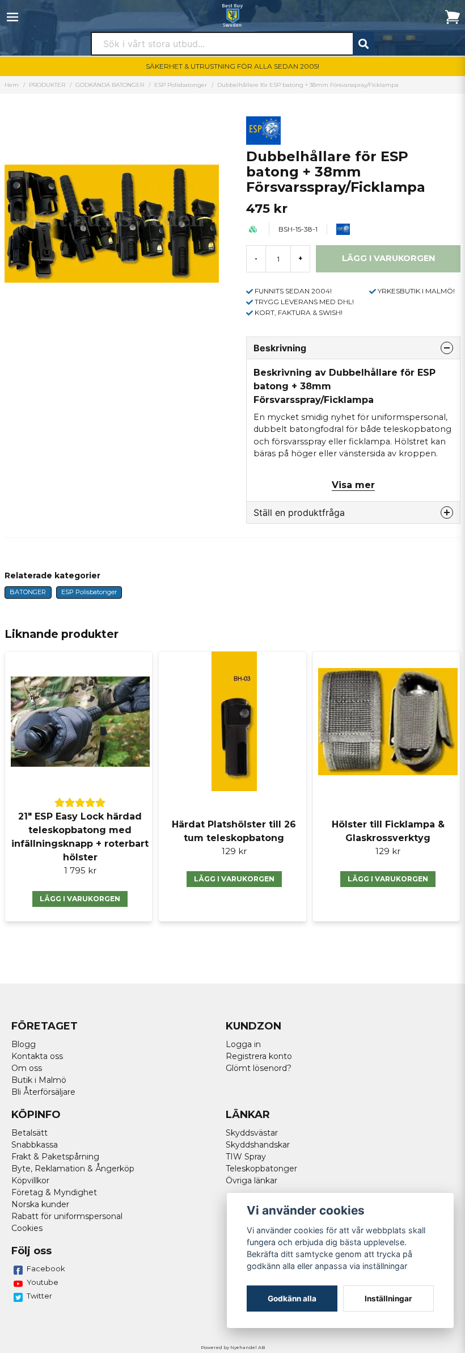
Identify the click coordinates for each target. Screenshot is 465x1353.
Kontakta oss (37, 1056)
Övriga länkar (251, 1180)
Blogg (23, 1044)
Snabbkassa (34, 1145)
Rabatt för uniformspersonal (66, 1216)
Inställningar (388, 1298)
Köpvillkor (30, 1180)
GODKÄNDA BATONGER (109, 85)
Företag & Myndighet (54, 1192)
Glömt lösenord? (258, 1068)
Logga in (243, 1044)
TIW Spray (246, 1157)
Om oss (26, 1068)
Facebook (46, 1268)
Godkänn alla (292, 1298)
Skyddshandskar (258, 1145)
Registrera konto (259, 1056)
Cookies (27, 1228)
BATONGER (28, 592)
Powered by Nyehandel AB (233, 1347)
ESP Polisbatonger (180, 85)
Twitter (39, 1295)
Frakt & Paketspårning (55, 1157)
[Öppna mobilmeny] (12, 17)
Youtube (42, 1282)
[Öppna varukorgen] (452, 17)
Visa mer (353, 485)
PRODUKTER (47, 85)
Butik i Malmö (38, 1080)
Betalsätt (29, 1133)
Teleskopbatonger (261, 1168)
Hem (12, 85)
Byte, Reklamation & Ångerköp (72, 1168)
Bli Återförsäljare (43, 1092)
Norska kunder (40, 1204)
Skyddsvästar (252, 1133)
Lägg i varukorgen (80, 898)
